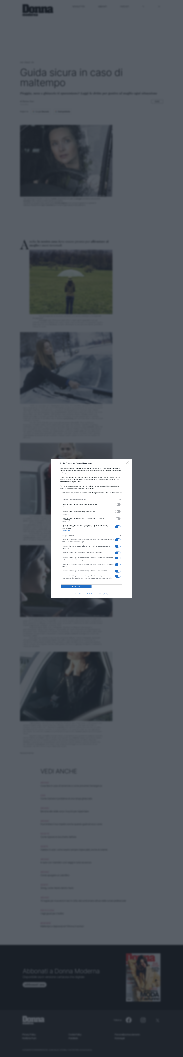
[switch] (118, 504)
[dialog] (91, 528)
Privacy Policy (103, 594)
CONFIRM (76, 586)
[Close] (128, 463)
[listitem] (91, 500)
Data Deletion (79, 594)
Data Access (91, 594)
